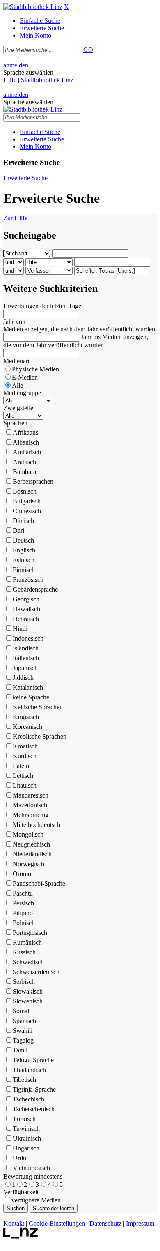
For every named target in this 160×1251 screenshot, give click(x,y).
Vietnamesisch (31, 1167)
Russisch (24, 952)
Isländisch (26, 648)
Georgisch (26, 599)
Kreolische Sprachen (39, 736)
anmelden (15, 65)
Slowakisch (28, 991)
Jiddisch (23, 677)
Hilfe (9, 79)
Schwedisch (28, 961)
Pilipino (23, 912)
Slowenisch (28, 1001)
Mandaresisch (30, 795)
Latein (21, 765)
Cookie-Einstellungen (57, 1223)
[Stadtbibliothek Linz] (32, 6)
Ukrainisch (27, 1138)
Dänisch (23, 520)
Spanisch (24, 1020)
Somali (22, 1011)
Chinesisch (27, 510)
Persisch (23, 903)
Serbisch (24, 981)
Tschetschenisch (34, 1109)
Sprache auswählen (28, 72)
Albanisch (26, 442)
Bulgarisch (27, 501)
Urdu (19, 1158)
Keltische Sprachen (38, 707)
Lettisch (23, 775)
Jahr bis (91, 336)
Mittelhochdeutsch (36, 824)
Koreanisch (27, 726)
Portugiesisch (30, 932)
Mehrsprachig (30, 814)
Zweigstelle (18, 407)
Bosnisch (25, 491)
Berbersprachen (33, 481)
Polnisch (24, 922)
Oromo (22, 873)
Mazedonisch (30, 805)
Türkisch (24, 1118)
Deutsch (23, 540)
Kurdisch (25, 756)
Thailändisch (29, 1069)
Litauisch (25, 785)
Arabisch (24, 461)
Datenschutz (105, 1223)
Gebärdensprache (35, 589)
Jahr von (14, 321)
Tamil (20, 1050)
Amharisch (27, 452)
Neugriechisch (31, 844)
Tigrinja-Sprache (34, 1089)
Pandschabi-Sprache (39, 883)
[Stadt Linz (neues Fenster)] (20, 1236)
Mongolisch (28, 834)
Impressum (140, 1223)
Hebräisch (26, 618)
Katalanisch (28, 687)
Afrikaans (25, 432)
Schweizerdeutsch (36, 971)
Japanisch (25, 667)
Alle (17, 385)
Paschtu (23, 893)
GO (88, 49)
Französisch (28, 579)
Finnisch (24, 569)
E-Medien (25, 377)
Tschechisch (28, 1099)
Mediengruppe (22, 392)
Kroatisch (25, 746)
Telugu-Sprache (33, 1060)
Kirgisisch (26, 716)
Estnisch (23, 559)
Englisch (24, 550)
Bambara (24, 471)
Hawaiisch (26, 608)
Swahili (22, 1030)
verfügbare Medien (36, 1200)
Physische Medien (35, 369)
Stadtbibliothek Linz (47, 79)
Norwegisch (28, 863)
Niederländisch (32, 854)
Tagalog (23, 1040)
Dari (18, 530)
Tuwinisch (26, 1128)
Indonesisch (28, 638)
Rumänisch (27, 942)
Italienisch (26, 658)
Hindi (20, 628)
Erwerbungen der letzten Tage (42, 305)
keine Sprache (31, 697)
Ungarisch (26, 1148)
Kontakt (13, 1223)
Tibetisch (24, 1079)
